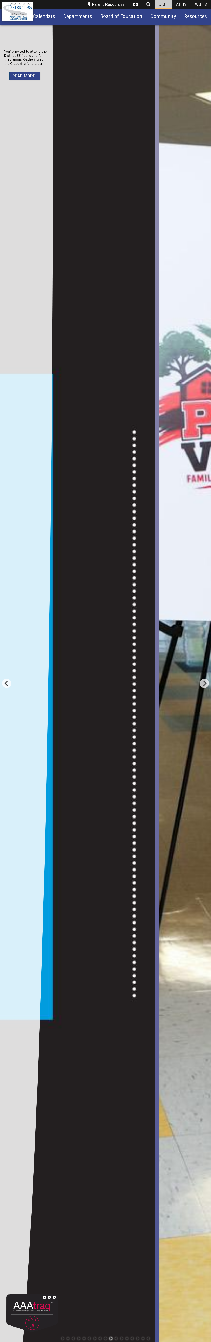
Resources (195, 16)
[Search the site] (148, 4)
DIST (163, 4)
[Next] (204, 683)
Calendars (44, 16)
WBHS (201, 4)
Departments (77, 16)
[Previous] (6, 683)
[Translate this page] (135, 4)
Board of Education (121, 16)
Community (163, 16)
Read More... (25, 75)
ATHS (181, 4)
